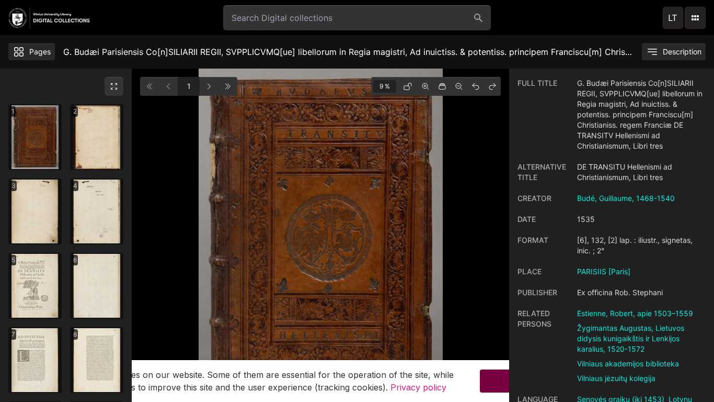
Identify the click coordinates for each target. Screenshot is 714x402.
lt (672, 18)
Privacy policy (418, 387)
